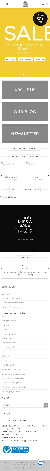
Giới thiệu (19, 463)
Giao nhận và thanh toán (13, 303)
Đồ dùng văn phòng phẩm (14, 387)
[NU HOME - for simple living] (25, 4)
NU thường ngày (21, 464)
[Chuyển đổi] (46, 365)
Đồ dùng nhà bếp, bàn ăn (13, 374)
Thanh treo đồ (8, 347)
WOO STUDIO (8, 365)
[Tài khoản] (47, 4)
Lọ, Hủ (5, 329)
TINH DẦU (6, 352)
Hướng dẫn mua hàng (12, 307)
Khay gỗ (5, 325)
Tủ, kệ (4, 361)
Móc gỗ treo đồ (9, 334)
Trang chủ (8, 463)
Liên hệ (33, 464)
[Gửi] (46, 405)
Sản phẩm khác (9, 343)
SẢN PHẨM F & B (9, 338)
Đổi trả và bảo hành (11, 298)
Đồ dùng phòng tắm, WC (13, 383)
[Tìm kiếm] (7, 4)
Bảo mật (25, 266)
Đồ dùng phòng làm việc (13, 378)
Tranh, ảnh (6, 356)
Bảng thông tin (9, 321)
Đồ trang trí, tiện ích (11, 392)
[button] (3, 4)
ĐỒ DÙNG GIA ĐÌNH (11, 369)
